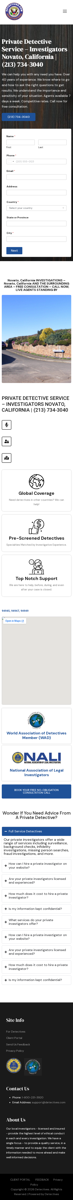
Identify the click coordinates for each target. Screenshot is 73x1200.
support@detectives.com (48, 1102)
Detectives (52, 1194)
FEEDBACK (42, 1180)
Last (40, 147)
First (8, 147)
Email (11, 171)
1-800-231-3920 (32, 1097)
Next (14, 251)
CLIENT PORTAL (20, 1180)
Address (12, 186)
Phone (11, 155)
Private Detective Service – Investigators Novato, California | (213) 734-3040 (34, 53)
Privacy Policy (15, 1051)
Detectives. (42, 1189)
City (10, 233)
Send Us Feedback (18, 1044)
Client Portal (14, 1038)
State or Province (18, 217)
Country (13, 202)
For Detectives (15, 1031)
